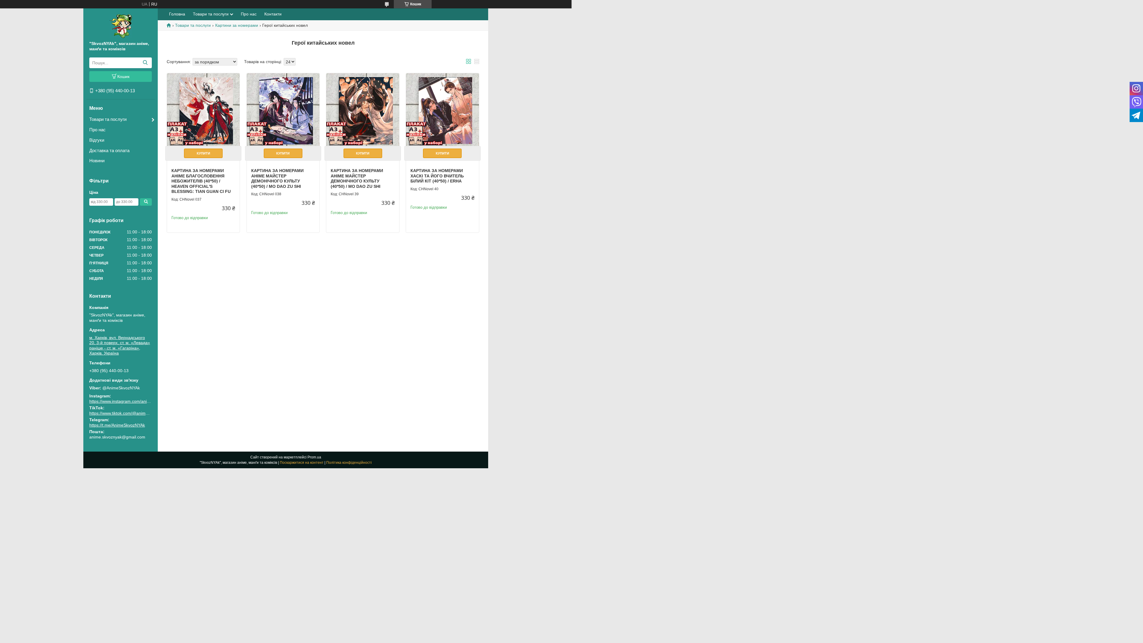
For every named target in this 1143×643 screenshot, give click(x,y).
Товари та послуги (108, 119)
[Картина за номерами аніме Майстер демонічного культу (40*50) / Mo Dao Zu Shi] (283, 109)
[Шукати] (145, 62)
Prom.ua (314, 457)
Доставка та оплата (109, 150)
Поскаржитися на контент (302, 463)
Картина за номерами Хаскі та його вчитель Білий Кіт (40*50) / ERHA (437, 175)
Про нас (97, 129)
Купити (203, 153)
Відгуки (96, 140)
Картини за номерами (236, 25)
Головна (177, 14)
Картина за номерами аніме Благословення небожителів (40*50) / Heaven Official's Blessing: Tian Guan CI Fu (201, 181)
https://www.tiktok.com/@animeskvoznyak (128, 413)
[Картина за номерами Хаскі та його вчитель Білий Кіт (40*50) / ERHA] (442, 109)
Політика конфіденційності (349, 463)
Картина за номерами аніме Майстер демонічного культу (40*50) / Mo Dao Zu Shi (277, 178)
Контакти (273, 14)
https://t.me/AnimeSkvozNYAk (117, 425)
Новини (96, 160)
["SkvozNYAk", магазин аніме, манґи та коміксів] (121, 26)
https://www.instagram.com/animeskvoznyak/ (131, 401)
